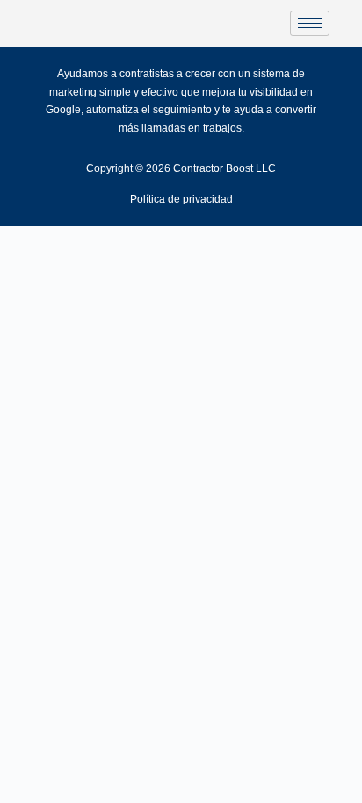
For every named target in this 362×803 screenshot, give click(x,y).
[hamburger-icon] (309, 23)
